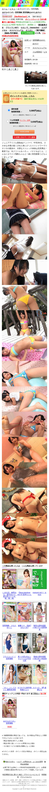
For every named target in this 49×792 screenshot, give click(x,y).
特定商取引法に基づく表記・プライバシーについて (21, 774)
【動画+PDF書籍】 (11, 33)
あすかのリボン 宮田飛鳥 (9, 722)
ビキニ (12, 9)
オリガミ (29, 30)
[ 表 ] (9, 69)
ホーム (5, 9)
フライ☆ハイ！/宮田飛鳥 (9, 657)
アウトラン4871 (12, 27)
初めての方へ (10, 761)
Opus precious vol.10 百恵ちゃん (24, 593)
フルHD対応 (37, 52)
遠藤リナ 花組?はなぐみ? (24, 626)
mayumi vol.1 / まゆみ (39, 593)
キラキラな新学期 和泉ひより (25, 688)
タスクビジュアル (16, 30)
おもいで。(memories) (30, 27)
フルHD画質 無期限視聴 (20, 121)
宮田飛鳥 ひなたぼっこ (9, 626)
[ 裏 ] (15, 69)
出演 (27, 40)
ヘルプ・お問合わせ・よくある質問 (30, 761)
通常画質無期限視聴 (16, 110)
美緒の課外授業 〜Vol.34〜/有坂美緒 (40, 658)
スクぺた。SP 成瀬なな (39, 688)
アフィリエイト (26, 777)
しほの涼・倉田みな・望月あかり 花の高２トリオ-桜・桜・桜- (9, 595)
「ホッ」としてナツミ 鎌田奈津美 (9, 688)
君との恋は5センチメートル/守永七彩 (24, 658)
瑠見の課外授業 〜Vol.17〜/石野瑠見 (40, 627)
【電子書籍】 (40, 30)
